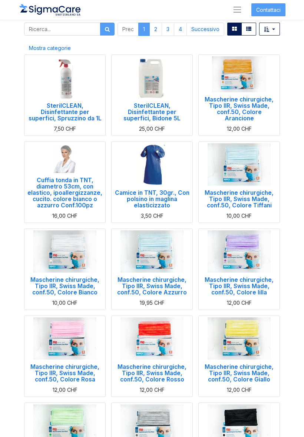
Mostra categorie (50, 48)
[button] (269, 29)
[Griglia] (234, 29)
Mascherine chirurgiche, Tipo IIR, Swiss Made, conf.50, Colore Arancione (239, 109)
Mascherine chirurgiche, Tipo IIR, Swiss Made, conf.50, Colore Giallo (239, 373)
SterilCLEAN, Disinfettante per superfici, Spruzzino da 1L (65, 112)
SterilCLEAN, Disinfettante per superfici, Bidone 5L (152, 112)
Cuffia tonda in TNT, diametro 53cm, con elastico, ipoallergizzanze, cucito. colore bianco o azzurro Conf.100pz (64, 193)
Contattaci (268, 10)
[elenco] (248, 29)
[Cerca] (107, 29)
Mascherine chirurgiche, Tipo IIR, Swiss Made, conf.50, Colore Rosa (64, 373)
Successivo (205, 29)
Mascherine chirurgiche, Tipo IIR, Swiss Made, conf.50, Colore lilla (239, 286)
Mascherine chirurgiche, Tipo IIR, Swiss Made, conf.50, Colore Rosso (152, 373)
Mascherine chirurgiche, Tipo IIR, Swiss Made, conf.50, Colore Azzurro (152, 286)
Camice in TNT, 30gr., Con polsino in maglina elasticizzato (152, 199)
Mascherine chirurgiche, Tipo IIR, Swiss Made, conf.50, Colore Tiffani (239, 199)
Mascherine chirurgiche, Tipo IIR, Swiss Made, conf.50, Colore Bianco (64, 286)
